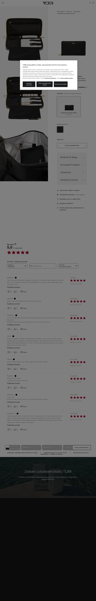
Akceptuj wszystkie (29, 84)
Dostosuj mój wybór (61, 84)
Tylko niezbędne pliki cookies (45, 84)
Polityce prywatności (50, 78)
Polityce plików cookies (67, 78)
